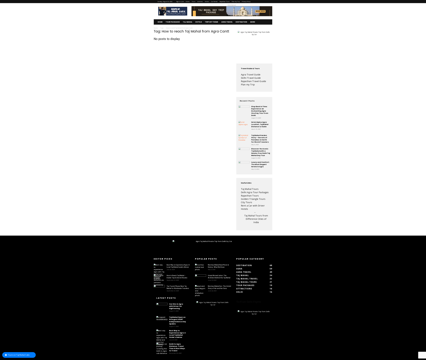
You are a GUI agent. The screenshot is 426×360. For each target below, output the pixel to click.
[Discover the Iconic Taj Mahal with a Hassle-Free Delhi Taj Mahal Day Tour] (244, 153)
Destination (241, 22)
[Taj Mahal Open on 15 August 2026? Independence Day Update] (162, 321)
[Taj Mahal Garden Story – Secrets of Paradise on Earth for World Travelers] (244, 139)
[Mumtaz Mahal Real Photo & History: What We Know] (200, 268)
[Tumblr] (263, 1)
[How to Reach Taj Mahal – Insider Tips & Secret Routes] (159, 280)
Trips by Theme (211, 22)
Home (187, 1)
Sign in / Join (180, 1)
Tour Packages (173, 22)
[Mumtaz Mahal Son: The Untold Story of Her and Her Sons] (200, 291)
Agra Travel (227, 22)
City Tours (246, 202)
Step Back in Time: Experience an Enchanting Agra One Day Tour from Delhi (259, 111)
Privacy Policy (246, 1)
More (252, 22)
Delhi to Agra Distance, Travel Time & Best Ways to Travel (177, 347)
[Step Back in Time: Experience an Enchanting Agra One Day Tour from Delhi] (244, 111)
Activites (200, 1)
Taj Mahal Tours (250, 188)
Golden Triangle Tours (253, 198)
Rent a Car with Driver (253, 205)
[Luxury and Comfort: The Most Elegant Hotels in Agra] (244, 166)
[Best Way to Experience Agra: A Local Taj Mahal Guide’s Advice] (159, 272)
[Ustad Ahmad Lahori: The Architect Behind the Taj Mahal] (200, 278)
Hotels (207, 1)
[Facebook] (255, 1)
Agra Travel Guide (250, 74)
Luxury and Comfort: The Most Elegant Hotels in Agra (260, 164)
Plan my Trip (236, 1)
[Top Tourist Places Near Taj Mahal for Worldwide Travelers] (159, 289)
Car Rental (214, 1)
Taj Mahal (187, 22)
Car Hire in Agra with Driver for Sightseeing (176, 306)
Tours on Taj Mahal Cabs (19, 355)
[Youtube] (270, 1)
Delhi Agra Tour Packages (255, 192)
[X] (267, 1)
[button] (269, 22)
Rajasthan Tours (225, 1)
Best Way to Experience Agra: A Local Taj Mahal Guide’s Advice (177, 334)
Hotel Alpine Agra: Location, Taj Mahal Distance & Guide (259, 124)
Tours (193, 1)
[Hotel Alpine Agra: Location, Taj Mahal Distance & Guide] (244, 126)
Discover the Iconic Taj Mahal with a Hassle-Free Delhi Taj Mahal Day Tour (260, 152)
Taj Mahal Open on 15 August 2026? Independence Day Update (177, 320)
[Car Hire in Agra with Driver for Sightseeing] (162, 308)
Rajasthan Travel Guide (253, 81)
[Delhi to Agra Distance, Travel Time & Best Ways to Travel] (162, 349)
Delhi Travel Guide (251, 77)
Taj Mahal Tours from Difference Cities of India (256, 219)
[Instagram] (259, 1)
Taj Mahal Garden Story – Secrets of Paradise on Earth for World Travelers (260, 138)
